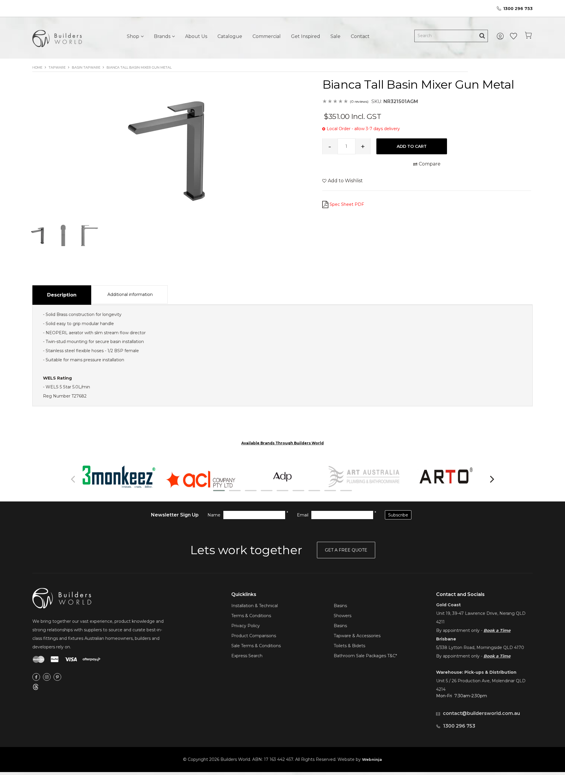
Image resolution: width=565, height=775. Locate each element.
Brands (162, 36)
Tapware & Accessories (357, 635)
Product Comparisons (253, 635)
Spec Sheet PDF (347, 204)
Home (37, 67)
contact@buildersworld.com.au (481, 713)
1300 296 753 (518, 8)
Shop (133, 36)
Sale (335, 36)
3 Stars (335, 102)
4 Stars (340, 102)
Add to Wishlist (345, 180)
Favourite (513, 36)
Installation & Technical (254, 605)
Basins (340, 605)
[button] (219, 490)
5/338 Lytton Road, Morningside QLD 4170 (480, 647)
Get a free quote (346, 550)
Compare (430, 164)
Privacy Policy (245, 625)
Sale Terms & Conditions (256, 645)
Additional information (130, 294)
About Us (196, 36)
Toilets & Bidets (349, 645)
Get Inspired (305, 36)
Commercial (266, 36)
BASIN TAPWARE (86, 67)
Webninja (372, 759)
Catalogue (229, 36)
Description (62, 295)
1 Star (325, 102)
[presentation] (73, 478)
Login (501, 36)
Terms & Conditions (251, 615)
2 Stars (330, 102)
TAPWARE (57, 67)
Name (213, 515)
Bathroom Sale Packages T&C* (365, 655)
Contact (360, 36)
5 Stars (346, 102)
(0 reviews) (359, 101)
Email (302, 515)
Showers (342, 615)
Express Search (246, 655)
